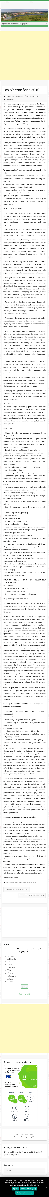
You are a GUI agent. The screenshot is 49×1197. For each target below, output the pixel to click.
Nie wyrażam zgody (28, 1189)
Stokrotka (12, 976)
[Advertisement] (24, 55)
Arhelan (11, 956)
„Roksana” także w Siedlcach (16, 889)
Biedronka (12, 959)
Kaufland (12, 967)
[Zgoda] (46, 1187)
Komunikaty (10, 99)
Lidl (10, 970)
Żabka (11, 982)
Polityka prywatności (24, 1193)
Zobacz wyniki (24, 994)
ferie (34, 882)
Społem (11, 973)
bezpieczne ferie (25, 882)
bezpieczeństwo (12, 882)
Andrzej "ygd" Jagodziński (14, 96)
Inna (10, 965)
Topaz (11, 979)
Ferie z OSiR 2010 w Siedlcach (31, 895)
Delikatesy (12, 962)
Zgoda (15, 1189)
